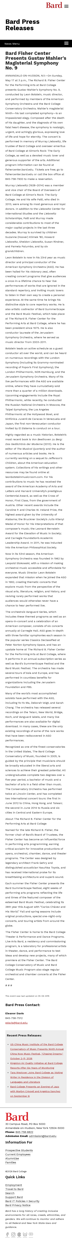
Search (9, 1193)
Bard (54, 6)
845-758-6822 (24, 1132)
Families (10, 1162)
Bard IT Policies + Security (22, 1201)
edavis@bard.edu (16, 1022)
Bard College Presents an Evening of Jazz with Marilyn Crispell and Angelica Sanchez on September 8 (35, 1091)
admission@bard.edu (42, 1136)
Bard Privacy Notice (17, 1205)
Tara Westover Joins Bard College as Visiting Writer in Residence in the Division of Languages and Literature (36, 1077)
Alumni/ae (12, 1158)
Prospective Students (19, 1150)
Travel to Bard (14, 1189)
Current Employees (17, 1154)
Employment (13, 1185)
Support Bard (14, 1197)
